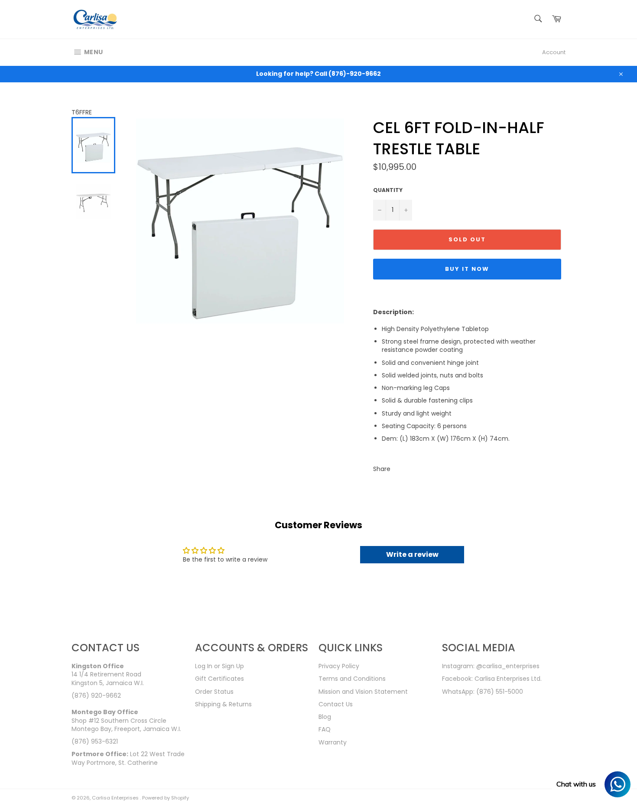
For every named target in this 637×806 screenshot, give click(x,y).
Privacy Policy (338, 666)
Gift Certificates (219, 678)
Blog (324, 716)
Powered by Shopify (165, 797)
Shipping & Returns (223, 704)
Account (554, 52)
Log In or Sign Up (219, 666)
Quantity (388, 190)
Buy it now (467, 269)
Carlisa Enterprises (116, 797)
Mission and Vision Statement (363, 691)
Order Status (214, 691)
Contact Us (335, 704)
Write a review (412, 554)
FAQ (324, 729)
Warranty (332, 742)
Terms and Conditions (352, 678)
